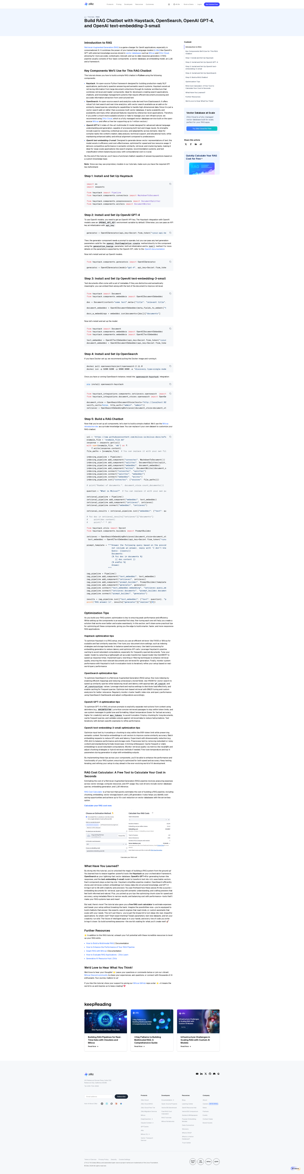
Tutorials (91, 17)
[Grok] (111, 1103)
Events (205, 1115)
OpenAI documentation (154, 249)
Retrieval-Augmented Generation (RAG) (101, 47)
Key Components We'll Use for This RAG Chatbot (201, 52)
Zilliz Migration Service (149, 1111)
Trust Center (186, 1143)
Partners (206, 1111)
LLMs (156, 50)
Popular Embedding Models (189, 1120)
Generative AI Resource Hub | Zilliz (101, 958)
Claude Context (146, 1123)
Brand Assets (207, 1123)
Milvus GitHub (139, 983)
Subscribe (121, 1096)
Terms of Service (90, 1159)
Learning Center (187, 1104)
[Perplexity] (107, 1103)
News (205, 1108)
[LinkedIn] (201, 1074)
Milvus (152, 53)
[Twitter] (205, 1074)
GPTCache (144, 1127)
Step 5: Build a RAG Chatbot (196, 77)
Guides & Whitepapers (190, 1115)
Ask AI (296, 1168)
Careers (205, 1104)
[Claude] (116, 1103)
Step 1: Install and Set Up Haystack (199, 58)
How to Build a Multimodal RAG (100, 943)
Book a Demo (189, 4)
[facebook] (191, 144)
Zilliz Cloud (164, 53)
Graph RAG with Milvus (96, 951)
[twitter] (186, 144)
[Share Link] (201, 144)
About (205, 1100)
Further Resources (192, 97)
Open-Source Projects (169, 1104)
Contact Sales (208, 1119)
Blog (183, 1100)
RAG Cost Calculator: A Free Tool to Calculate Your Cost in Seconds (199, 87)
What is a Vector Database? (188, 1138)
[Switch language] (169, 4)
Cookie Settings (124, 1159)
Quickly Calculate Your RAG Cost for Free (201, 157)
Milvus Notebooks (168, 1121)
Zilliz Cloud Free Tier (148, 1108)
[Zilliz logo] (89, 4)
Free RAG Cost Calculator (167, 1112)
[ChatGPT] (102, 1103)
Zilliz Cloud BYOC (147, 1104)
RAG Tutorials (166, 1118)
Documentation (167, 1100)
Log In (199, 4)
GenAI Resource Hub (189, 1108)
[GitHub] (210, 1074)
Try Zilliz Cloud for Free (201, 129)
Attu (142, 1130)
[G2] (218, 1074)
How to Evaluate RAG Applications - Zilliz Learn (107, 954)
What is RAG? (187, 1133)
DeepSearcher (146, 1119)
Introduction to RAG (193, 47)
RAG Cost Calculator (93, 792)
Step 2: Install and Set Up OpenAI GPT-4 (201, 62)
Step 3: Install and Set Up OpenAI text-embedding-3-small (201, 67)
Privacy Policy (104, 1159)
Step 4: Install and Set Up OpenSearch (200, 73)
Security (114, 1159)
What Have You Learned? (195, 92)
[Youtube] (197, 1074)
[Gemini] (121, 1103)
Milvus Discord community (96, 975)
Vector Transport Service (147, 1139)
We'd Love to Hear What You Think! (199, 101)
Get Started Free (212, 4)
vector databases (133, 53)
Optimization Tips (192, 82)
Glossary (185, 1129)
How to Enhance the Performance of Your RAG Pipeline (110, 947)
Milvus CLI (144, 1134)
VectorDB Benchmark (169, 1108)
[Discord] (214, 1074)
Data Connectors (188, 1125)
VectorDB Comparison (190, 1111)
